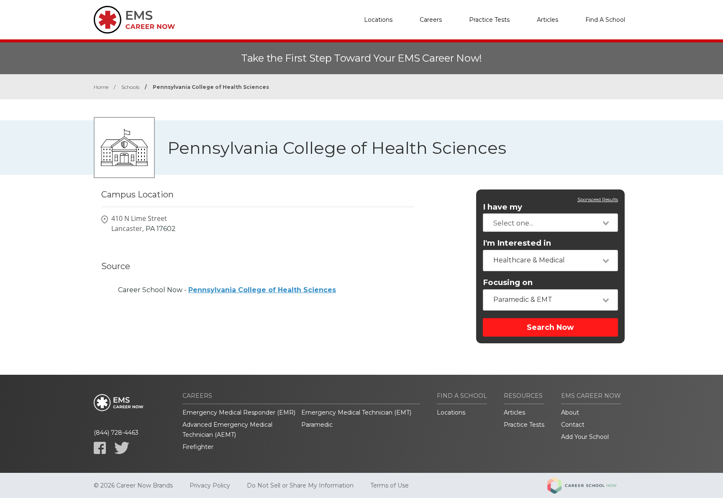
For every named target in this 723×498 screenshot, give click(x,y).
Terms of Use (389, 485)
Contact (573, 424)
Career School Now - (227, 290)
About (570, 412)
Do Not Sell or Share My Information (300, 485)
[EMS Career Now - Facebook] (100, 448)
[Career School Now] (588, 485)
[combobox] (550, 222)
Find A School (605, 19)
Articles (547, 19)
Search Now (550, 327)
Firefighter (197, 447)
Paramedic (317, 424)
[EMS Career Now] (135, 20)
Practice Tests (489, 19)
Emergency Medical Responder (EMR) (238, 412)
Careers (431, 19)
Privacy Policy (210, 485)
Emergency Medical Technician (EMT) (356, 412)
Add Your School (585, 437)
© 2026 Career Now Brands (133, 485)
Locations (378, 19)
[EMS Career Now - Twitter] (121, 448)
